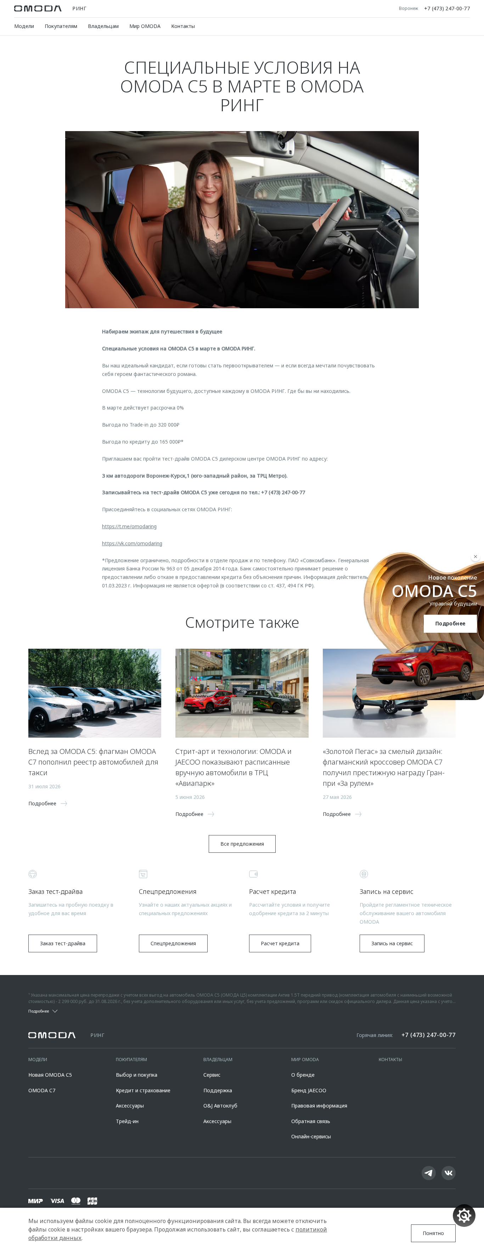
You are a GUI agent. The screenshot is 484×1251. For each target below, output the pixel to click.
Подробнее (450, 623)
